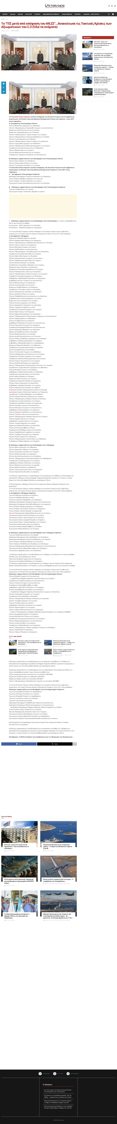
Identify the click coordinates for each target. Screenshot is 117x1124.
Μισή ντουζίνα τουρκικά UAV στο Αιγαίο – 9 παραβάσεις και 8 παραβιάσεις (64, 651)
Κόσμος (37, 14)
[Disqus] (39, 948)
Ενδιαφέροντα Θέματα (51, 14)
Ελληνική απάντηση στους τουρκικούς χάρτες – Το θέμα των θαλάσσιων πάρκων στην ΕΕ (64, 642)
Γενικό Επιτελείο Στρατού (20, 117)
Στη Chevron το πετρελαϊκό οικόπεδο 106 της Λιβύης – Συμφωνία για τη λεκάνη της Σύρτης (103, 56)
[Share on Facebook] (3, 84)
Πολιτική (28, 14)
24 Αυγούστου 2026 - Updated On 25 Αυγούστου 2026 (62, 655)
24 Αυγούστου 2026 (9, 920)
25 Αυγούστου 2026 (23, 646)
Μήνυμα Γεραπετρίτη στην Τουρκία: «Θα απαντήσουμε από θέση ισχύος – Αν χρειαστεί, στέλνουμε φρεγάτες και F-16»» (57, 916)
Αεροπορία (12, 390)
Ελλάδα (12, 14)
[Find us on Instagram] (115, 6)
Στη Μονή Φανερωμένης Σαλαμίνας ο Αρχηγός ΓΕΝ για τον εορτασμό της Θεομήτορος (16, 916)
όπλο (18, 414)
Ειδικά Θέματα (67, 14)
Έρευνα (11, 513)
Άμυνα (20, 14)
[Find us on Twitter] (112, 6)
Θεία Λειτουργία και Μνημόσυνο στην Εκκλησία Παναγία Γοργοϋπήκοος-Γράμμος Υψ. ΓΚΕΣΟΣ (103, 79)
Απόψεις (78, 14)
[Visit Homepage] (55, 6)
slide (7, 19)
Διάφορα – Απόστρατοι (91, 14)
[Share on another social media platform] (3, 92)
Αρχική (5, 14)
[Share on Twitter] (3, 88)
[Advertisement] (39, 77)
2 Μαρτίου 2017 (5, 30)
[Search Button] (108, 14)
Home (2, 19)
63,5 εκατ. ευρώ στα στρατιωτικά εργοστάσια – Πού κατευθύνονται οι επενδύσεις (29, 642)
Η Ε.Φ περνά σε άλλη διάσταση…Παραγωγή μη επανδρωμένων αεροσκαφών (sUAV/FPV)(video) (28, 651)
